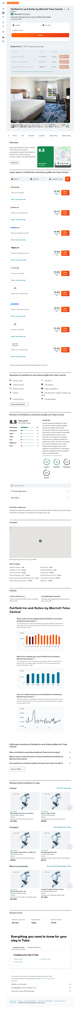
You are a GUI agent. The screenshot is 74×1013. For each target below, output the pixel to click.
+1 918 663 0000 (16, 19)
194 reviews (26, 14)
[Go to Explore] (3, 22)
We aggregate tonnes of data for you (23, 988)
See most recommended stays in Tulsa (59, 866)
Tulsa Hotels (13, 1002)
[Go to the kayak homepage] (13, 3)
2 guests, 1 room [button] (17, 30)
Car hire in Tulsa (45, 959)
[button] (3, 3)
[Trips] (3, 32)
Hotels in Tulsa (18, 962)
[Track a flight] (3, 26)
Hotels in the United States (45, 1001)
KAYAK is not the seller (18, 984)
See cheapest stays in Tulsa (62, 827)
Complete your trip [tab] (18, 947)
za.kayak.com (13, 1001)
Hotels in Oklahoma (59, 1001)
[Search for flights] (3, 9)
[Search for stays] (3, 13)
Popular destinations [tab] (34, 947)
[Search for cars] (3, 17)
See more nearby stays (64, 788)
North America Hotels (30, 1001)
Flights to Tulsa (18, 959)
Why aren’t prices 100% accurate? (22, 991)
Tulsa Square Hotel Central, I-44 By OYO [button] (23, 852)
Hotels (20, 1001)
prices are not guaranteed (48, 978)
